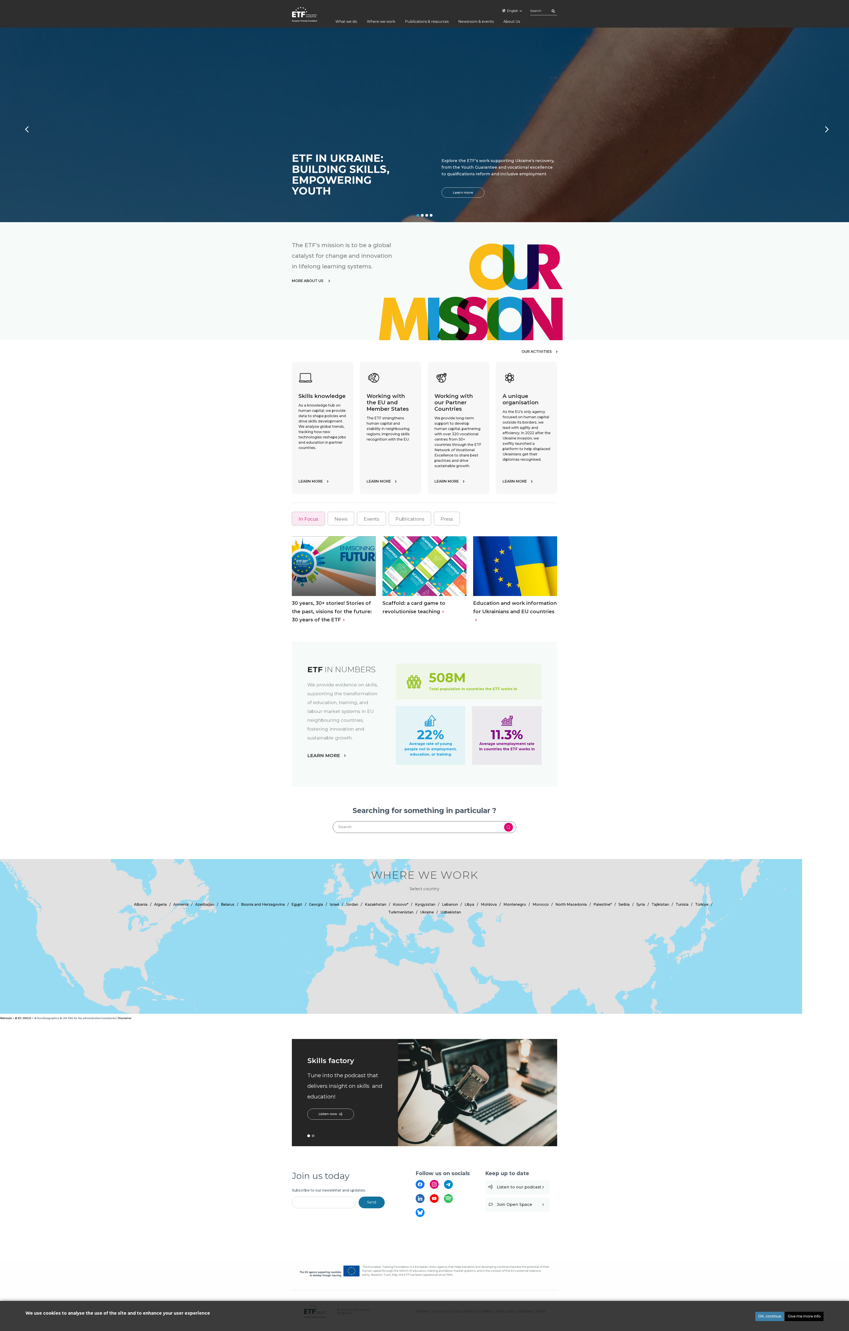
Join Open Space (514, 1204)
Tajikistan (660, 904)
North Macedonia (571, 904)
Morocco (541, 904)
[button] (400, 933)
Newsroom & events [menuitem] (476, 21)
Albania (140, 904)
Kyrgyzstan (425, 904)
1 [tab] (418, 215)
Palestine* (602, 904)
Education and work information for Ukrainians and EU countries (515, 607)
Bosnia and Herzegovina (263, 904)
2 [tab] (422, 215)
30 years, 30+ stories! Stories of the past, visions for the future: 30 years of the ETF (332, 611)
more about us (308, 281)
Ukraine (427, 912)
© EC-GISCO (23, 1018)
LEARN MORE (310, 481)
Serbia (624, 904)
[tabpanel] (424, 125)
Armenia (181, 904)
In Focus (308, 519)
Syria (640, 904)
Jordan (352, 904)
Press (447, 519)
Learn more (463, 192)
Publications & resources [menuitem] (427, 21)
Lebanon (450, 904)
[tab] (308, 519)
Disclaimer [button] (125, 1018)
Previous (24, 127)
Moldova (489, 904)
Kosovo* (400, 904)
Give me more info (804, 1316)
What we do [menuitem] (346, 21)
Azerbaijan (204, 904)
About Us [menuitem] (511, 21)
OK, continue (769, 1316)
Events (371, 519)
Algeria (160, 904)
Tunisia (682, 904)
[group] (424, 936)
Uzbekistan (450, 912)
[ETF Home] (309, 17)
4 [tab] (431, 215)
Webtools (6, 1018)
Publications (410, 519)
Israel (334, 904)
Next (824, 127)
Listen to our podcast (519, 1187)
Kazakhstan (375, 904)
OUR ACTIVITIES (537, 351)
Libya (469, 904)
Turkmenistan (400, 912)
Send (371, 1202)
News (341, 519)
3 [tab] (426, 215)
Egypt (296, 904)
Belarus (227, 904)
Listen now (328, 1114)
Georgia (316, 904)
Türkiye (701, 904)
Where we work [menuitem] (381, 21)
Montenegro (514, 904)
